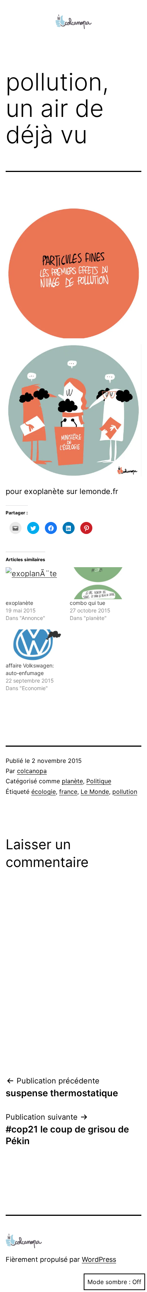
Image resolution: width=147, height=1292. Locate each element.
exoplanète (19, 603)
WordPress (99, 1259)
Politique (98, 781)
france (68, 791)
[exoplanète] (34, 583)
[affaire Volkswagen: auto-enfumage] (34, 645)
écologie (43, 791)
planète (72, 781)
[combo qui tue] (98, 583)
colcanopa (32, 771)
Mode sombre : (108, 1282)
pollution (124, 791)
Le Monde (95, 791)
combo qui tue (87, 603)
